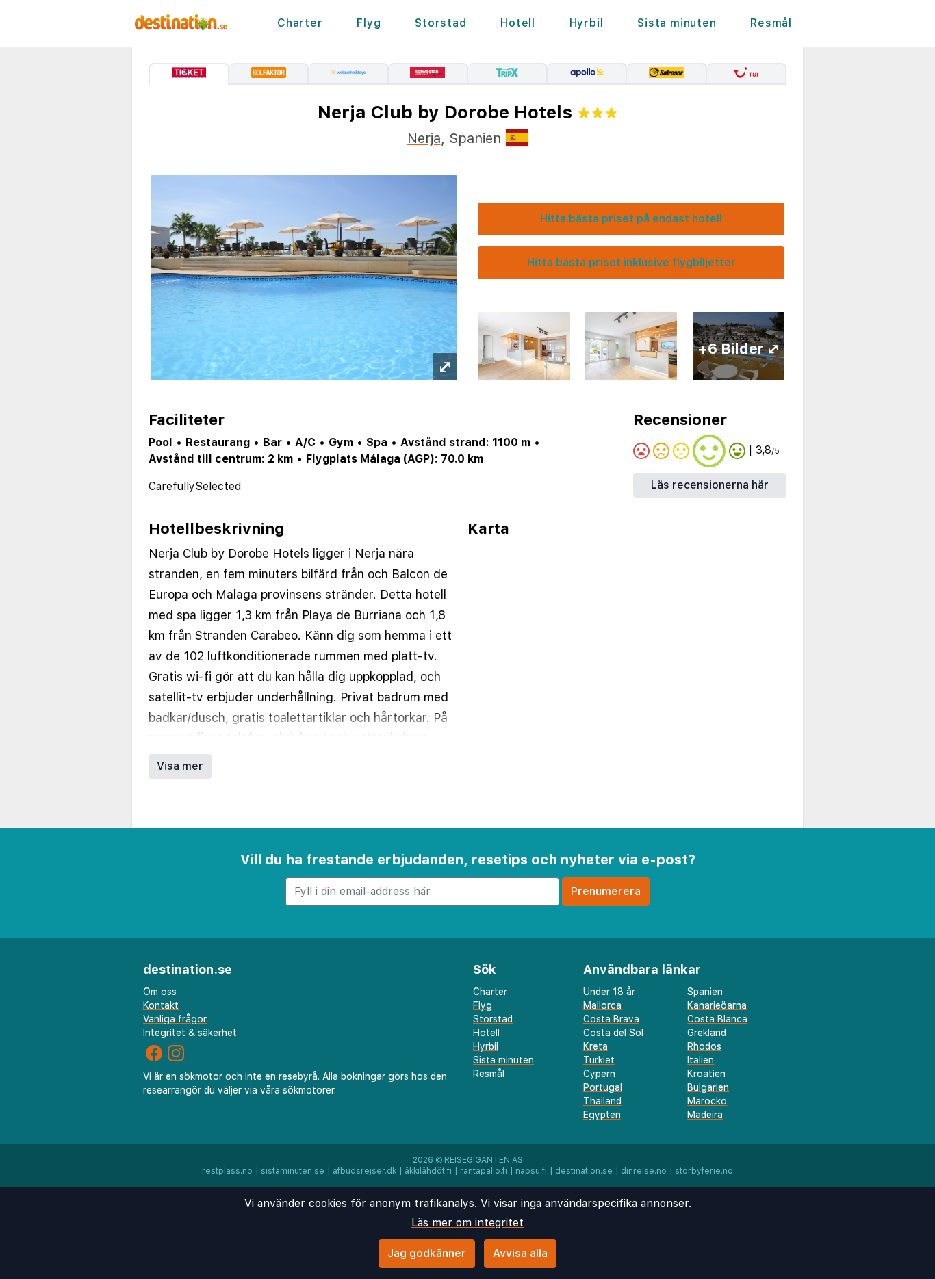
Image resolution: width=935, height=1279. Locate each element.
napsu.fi (531, 1171)
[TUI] (746, 74)
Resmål (771, 22)
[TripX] (508, 74)
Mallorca (602, 1005)
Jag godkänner (426, 1253)
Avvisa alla (520, 1253)
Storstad (440, 22)
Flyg (369, 22)
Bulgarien (708, 1087)
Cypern (599, 1073)
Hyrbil (586, 22)
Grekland (706, 1032)
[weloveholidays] (348, 74)
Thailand (602, 1101)
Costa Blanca (717, 1018)
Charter (300, 22)
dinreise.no (644, 1171)
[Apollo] (587, 74)
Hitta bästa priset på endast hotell (631, 218)
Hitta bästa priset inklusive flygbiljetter (631, 262)
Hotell (517, 22)
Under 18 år (609, 991)
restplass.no (227, 1171)
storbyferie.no (704, 1171)
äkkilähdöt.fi (428, 1171)
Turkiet (599, 1060)
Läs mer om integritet (467, 1222)
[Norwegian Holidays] (428, 74)
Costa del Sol (613, 1032)
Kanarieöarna (717, 1005)
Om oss (160, 991)
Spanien (705, 991)
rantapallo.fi (483, 1171)
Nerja (424, 138)
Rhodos (704, 1046)
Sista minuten (676, 22)
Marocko (707, 1101)
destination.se (584, 1171)
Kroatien (706, 1073)
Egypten (602, 1114)
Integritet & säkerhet (190, 1032)
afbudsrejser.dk (364, 1171)
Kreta (595, 1046)
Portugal (602, 1087)
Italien (700, 1060)
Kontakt (161, 1005)
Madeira (705, 1114)
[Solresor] (666, 74)
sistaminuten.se (292, 1171)
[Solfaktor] (269, 74)
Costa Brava (611, 1018)
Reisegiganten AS (483, 1160)
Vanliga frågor (175, 1018)
